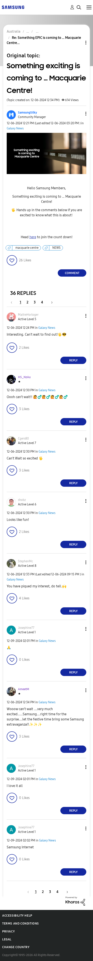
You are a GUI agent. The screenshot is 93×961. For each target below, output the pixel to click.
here (32, 237)
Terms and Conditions (20, 923)
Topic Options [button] (78, 42)
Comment (72, 273)
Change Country (15, 947)
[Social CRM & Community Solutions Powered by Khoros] (75, 901)
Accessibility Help (17, 915)
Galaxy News (15, 128)
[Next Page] (50, 302)
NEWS (56, 248)
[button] (79, 113)
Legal (6, 939)
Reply (73, 360)
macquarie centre (26, 248)
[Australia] (13, 7)
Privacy (8, 931)
